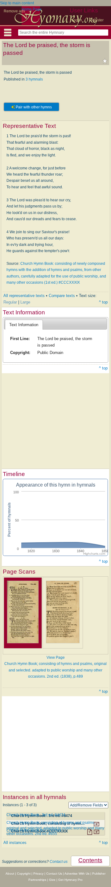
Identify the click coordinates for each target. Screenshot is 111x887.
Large (25, 302)
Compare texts (62, 295)
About (10, 873)
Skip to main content (17, 3)
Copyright (24, 873)
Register (96, 20)
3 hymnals (34, 79)
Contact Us (54, 873)
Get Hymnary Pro (70, 879)
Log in (77, 20)
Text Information (23, 324)
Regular (10, 302)
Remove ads (14, 11)
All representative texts (24, 295)
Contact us (59, 861)
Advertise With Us (76, 873)
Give (52, 879)
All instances (15, 842)
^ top (103, 302)
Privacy (38, 873)
